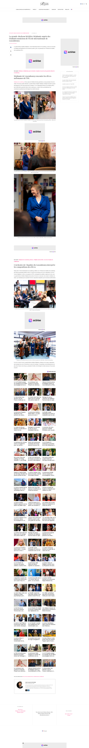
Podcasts (67, 9)
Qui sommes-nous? (68, 713)
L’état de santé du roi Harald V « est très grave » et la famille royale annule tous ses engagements (69, 76)
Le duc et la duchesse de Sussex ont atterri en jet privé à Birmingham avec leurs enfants (69, 88)
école (23, 676)
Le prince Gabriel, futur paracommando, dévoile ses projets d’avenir (69, 80)
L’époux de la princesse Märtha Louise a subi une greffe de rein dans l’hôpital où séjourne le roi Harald (69, 98)
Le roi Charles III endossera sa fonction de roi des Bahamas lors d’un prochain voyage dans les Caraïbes (69, 93)
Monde (34, 9)
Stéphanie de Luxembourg (19, 81)
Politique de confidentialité (20, 711)
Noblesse (54, 9)
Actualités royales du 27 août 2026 (68, 84)
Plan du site (20, 709)
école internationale (29, 676)
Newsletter (60, 9)
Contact (68, 715)
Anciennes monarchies (44, 9)
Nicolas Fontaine (13, 43)
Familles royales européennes (23, 9)
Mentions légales (20, 712)
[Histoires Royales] (44, 4)
